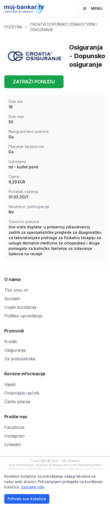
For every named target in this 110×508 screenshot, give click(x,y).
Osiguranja (15, 350)
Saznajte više (32, 487)
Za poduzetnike (20, 358)
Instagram (14, 436)
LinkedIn (12, 444)
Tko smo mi (16, 290)
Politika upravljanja (23, 315)
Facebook (14, 427)
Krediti (10, 341)
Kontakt (12, 298)
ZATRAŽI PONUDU (34, 81)
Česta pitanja (17, 401)
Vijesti (9, 384)
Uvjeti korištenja (20, 307)
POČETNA (13, 27)
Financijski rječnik (22, 393)
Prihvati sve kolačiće (26, 498)
